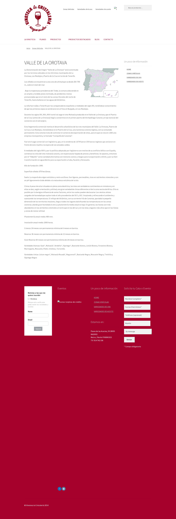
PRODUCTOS (55, 39)
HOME (129, 69)
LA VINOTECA (29, 39)
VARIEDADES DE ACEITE (135, 81)
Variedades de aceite (103, 9)
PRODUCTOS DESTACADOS (79, 39)
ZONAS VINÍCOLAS (133, 73)
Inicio (28, 48)
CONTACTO (108, 39)
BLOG (97, 39)
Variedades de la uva (84, 9)
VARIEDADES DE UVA (134, 77)
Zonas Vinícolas (68, 9)
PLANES (43, 39)
